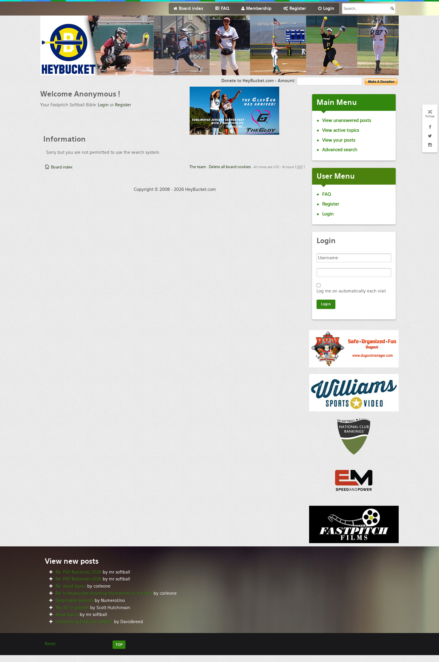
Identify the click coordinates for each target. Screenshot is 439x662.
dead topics (67, 614)
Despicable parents (74, 600)
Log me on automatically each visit (351, 291)
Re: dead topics (71, 586)
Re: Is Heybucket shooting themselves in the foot (104, 593)
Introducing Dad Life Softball (84, 621)
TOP (119, 645)
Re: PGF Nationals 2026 (79, 572)
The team (197, 167)
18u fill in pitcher (72, 607)
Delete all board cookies (230, 167)
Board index (62, 167)
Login (103, 104)
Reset (50, 643)
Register (123, 104)
